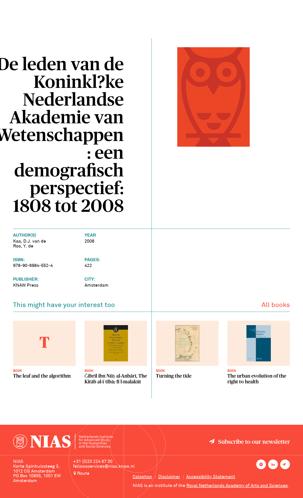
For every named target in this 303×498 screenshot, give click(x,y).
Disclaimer (169, 477)
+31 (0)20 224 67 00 (92, 461)
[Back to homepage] (63, 442)
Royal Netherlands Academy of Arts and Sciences (237, 486)
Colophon (142, 477)
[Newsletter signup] (285, 464)
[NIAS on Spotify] (261, 464)
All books (276, 305)
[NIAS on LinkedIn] (273, 464)
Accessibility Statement (210, 477)
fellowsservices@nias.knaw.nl (104, 466)
